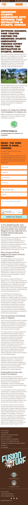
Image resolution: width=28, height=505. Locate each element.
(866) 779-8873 (6, 1)
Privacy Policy (5, 491)
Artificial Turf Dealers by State (9, 435)
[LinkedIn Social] (16, 498)
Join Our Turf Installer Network (10, 441)
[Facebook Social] (11, 498)
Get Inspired (4, 447)
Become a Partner (6, 437)
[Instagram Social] (14, 498)
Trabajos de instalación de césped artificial (13, 443)
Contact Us (4, 445)
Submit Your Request (14, 217)
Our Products (5, 430)
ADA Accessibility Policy (7, 496)
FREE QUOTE (19, 4)
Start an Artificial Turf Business (9, 439)
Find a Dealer (4, 432)
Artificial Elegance (9, 131)
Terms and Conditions (7, 494)
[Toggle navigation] (25, 4)
